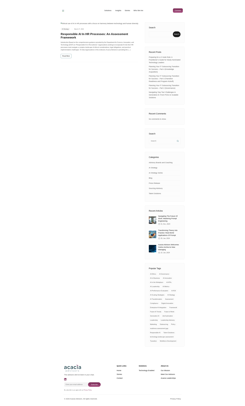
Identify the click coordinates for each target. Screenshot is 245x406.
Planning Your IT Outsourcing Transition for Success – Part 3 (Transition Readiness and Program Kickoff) (164, 78)
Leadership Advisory (168, 320)
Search (152, 27)
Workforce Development (168, 341)
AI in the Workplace (156, 282)
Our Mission (165, 370)
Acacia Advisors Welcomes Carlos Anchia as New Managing (168, 247)
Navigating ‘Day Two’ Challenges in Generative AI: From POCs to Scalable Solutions (163, 95)
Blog (150, 178)
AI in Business (155, 278)
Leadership (154, 320)
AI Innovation (167, 278)
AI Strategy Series (156, 173)
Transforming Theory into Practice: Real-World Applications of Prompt (167, 232)
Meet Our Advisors (168, 374)
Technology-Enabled (146, 370)
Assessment (169, 299)
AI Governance (164, 274)
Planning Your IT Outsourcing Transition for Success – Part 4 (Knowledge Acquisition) (164, 69)
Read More (66, 56)
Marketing (153, 324)
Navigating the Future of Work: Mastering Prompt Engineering (168, 218)
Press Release (154, 183)
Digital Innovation (167, 303)
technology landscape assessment (162, 337)
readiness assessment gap (159, 328)
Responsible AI (155, 332)
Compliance (154, 303)
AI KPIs (168, 282)
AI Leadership (155, 286)
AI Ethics (153, 274)
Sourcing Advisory (156, 188)
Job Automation (167, 316)
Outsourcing (164, 324)
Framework (173, 307)
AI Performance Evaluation (159, 291)
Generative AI (154, 316)
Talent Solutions (155, 193)
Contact (120, 378)
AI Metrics (166, 286)
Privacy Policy (175, 399)
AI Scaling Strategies (157, 295)
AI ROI (173, 291)
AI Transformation (156, 299)
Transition (153, 341)
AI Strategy (65, 29)
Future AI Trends (155, 312)
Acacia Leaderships (168, 378)
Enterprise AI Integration (158, 307)
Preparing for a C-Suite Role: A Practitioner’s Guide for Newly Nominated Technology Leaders (164, 59)
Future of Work (169, 312)
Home (119, 370)
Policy (173, 324)
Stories (119, 374)
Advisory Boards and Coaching (160, 163)
